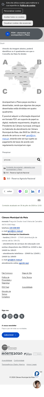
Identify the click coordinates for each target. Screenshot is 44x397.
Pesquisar (6, 152)
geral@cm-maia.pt (15, 231)
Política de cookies (27, 5)
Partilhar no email (39, 200)
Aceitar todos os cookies (14, 17)
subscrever (9, 335)
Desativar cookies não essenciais (17, 23)
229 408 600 (14, 228)
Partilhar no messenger (20, 191)
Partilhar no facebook (39, 191)
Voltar (9, 191)
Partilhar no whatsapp (26, 191)
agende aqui (24, 263)
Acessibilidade (7, 360)
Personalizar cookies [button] (12, 11)
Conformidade (19, 360)
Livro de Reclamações (9, 347)
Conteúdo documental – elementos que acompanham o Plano (20, 168)
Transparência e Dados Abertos (13, 364)
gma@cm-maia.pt (15, 260)
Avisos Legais (32, 364)
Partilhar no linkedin (32, 191)
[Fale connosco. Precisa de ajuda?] (39, 392)
